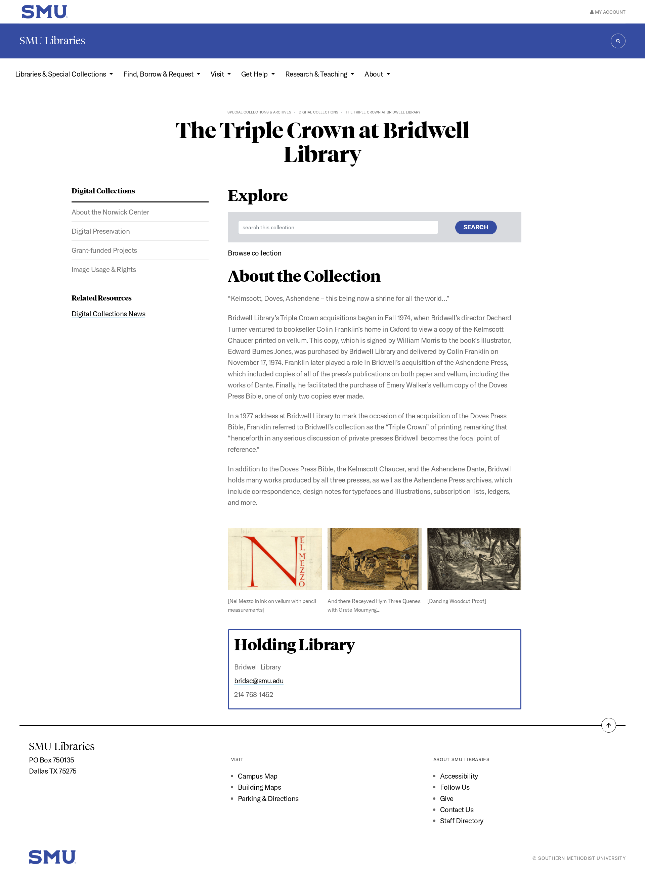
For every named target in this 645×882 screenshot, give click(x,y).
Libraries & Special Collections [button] (61, 73)
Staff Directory (461, 820)
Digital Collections (318, 112)
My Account (610, 12)
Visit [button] (218, 73)
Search (476, 227)
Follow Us (455, 787)
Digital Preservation (101, 231)
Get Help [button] (255, 73)
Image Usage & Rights (104, 269)
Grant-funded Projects (104, 250)
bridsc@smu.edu (259, 680)
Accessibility (459, 776)
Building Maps (259, 787)
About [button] (374, 73)
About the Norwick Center (110, 211)
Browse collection (254, 252)
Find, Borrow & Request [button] (159, 73)
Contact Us (457, 809)
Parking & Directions (268, 798)
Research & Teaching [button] (317, 73)
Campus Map (257, 776)
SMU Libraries (52, 40)
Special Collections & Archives (259, 112)
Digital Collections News (108, 313)
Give (447, 798)
